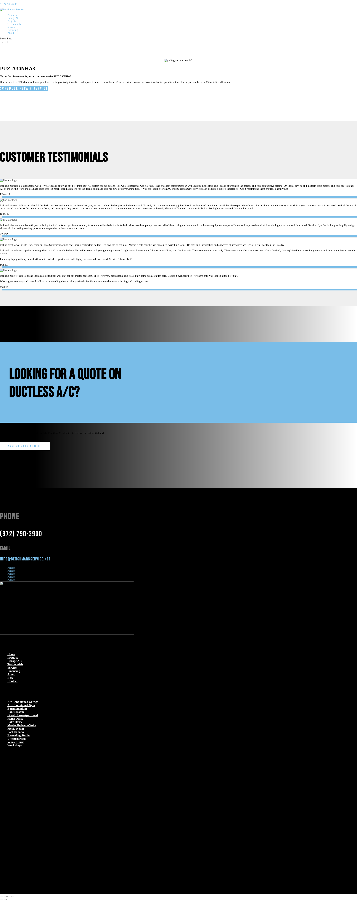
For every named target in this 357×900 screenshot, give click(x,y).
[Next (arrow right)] (5, 899)
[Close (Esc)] (12, 896)
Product (12, 657)
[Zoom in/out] (1, 896)
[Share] (8, 896)
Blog (10, 677)
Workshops (14, 745)
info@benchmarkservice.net (25, 559)
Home (11, 654)
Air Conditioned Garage (22, 701)
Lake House (14, 722)
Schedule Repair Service (24, 88)
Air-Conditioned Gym (21, 705)
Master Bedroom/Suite (21, 725)
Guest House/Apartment (22, 715)
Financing (12, 30)
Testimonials (14, 24)
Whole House (15, 742)
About (10, 33)
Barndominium (17, 708)
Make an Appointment (24, 446)
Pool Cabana (15, 732)
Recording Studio (18, 735)
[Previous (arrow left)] (1, 899)
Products (12, 15)
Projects (11, 21)
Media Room (15, 728)
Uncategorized (16, 738)
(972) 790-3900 (8, 4)
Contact (12, 681)
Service (11, 27)
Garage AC (13, 18)
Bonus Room (15, 711)
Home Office (15, 718)
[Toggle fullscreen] (5, 896)
